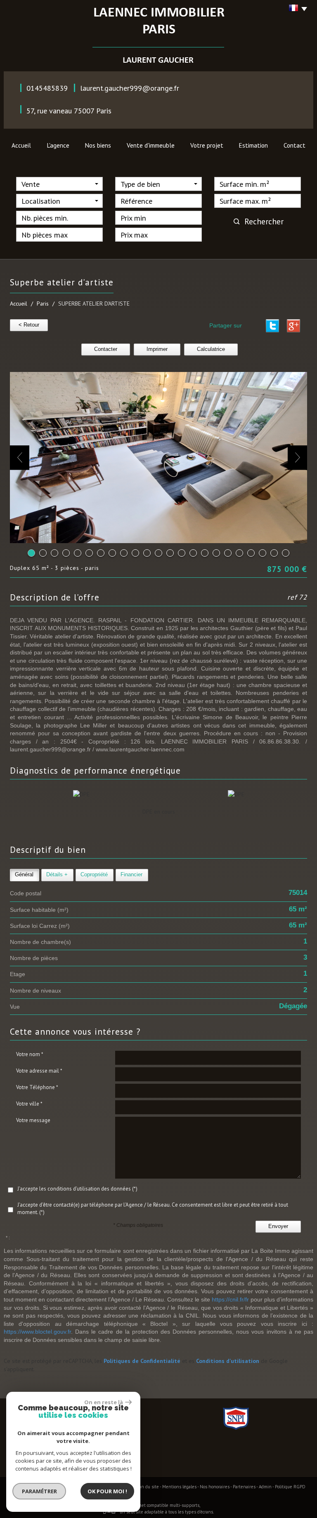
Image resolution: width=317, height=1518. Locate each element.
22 (274, 553)
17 (216, 553)
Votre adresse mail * (39, 1070)
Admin (265, 1487)
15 (193, 553)
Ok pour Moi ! (107, 1491)
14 (181, 553)
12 (158, 553)
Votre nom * (29, 1054)
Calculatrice (211, 349)
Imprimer (157, 349)
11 (147, 553)
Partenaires (244, 1487)
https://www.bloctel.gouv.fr (37, 1331)
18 (228, 553)
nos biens (98, 145)
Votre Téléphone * (37, 1087)
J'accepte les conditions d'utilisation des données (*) (77, 1188)
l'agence (58, 145)
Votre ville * (29, 1103)
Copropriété (94, 875)
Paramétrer (39, 1491)
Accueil (21, 145)
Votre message (33, 1120)
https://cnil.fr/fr (230, 1299)
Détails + (57, 875)
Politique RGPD (290, 1487)
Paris (43, 303)
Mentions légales (179, 1487)
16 (204, 553)
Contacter (105, 349)
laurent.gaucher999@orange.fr (129, 88)
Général (24, 875)
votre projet (206, 145)
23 (285, 553)
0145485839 (47, 88)
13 (170, 553)
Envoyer (278, 1226)
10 (135, 553)
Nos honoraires (214, 1487)
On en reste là (103, 1402)
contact (294, 145)
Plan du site (147, 1487)
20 (251, 553)
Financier (131, 875)
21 (262, 553)
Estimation (253, 145)
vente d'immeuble (151, 145)
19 (239, 553)
